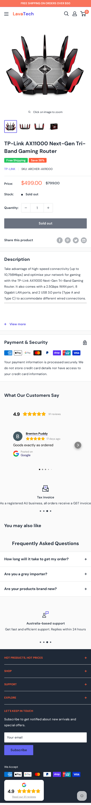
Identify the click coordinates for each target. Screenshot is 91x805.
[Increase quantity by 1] (48, 207)
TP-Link (9, 169)
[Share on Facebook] (60, 240)
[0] (83, 13)
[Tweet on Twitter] (76, 240)
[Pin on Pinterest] (68, 240)
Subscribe (19, 750)
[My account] (75, 13)
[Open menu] (6, 14)
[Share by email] (84, 240)
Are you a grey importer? (25, 574)
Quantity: (11, 208)
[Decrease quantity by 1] (25, 207)
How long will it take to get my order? (36, 559)
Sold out (45, 223)
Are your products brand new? (30, 588)
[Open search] (66, 13)
